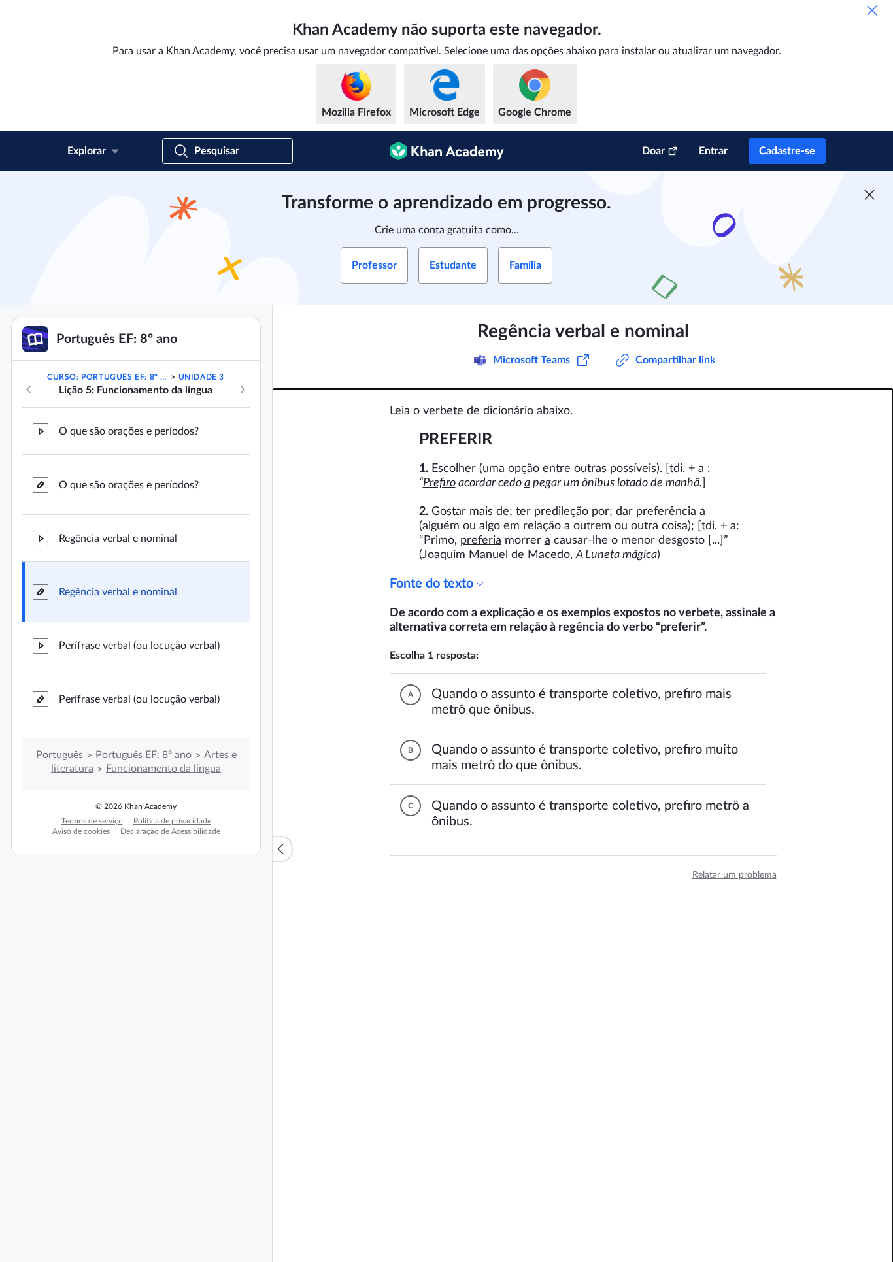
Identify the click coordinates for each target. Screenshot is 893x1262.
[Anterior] (29, 389)
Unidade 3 (201, 377)
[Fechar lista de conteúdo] (282, 849)
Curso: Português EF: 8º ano (108, 377)
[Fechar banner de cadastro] (869, 195)
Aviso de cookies (81, 831)
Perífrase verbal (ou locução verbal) (139, 645)
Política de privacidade (172, 821)
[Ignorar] (872, 10)
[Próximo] (242, 389)
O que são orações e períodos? (129, 431)
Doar (653, 151)
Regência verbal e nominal (118, 538)
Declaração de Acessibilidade (170, 831)
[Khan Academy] (447, 151)
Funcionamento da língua (163, 768)
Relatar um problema (734, 875)
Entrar (713, 151)
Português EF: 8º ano (143, 755)
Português (59, 755)
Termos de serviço (92, 821)
